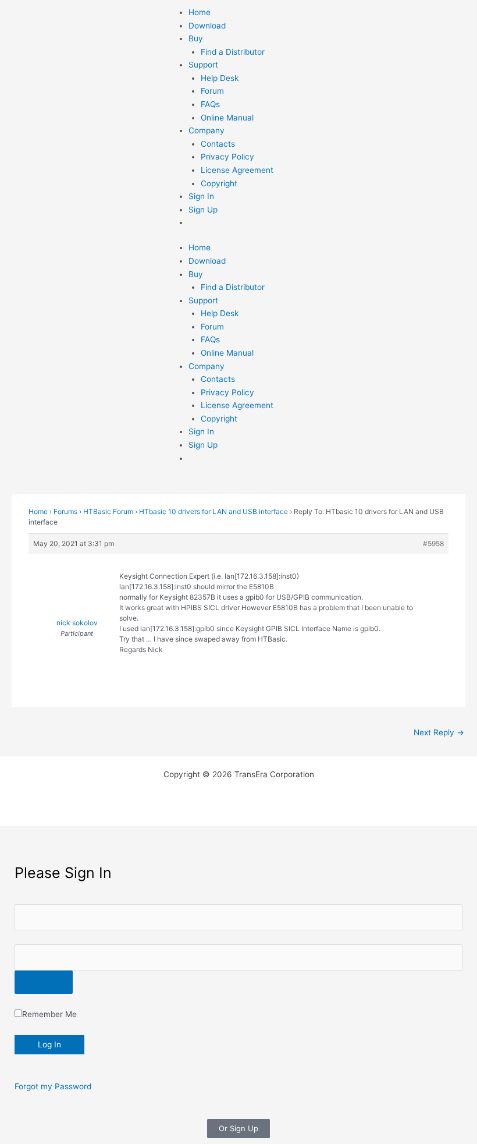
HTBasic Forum (108, 511)
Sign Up (203, 209)
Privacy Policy (227, 156)
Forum (212, 90)
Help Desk (219, 78)
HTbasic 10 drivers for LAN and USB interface (213, 511)
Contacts (218, 143)
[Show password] (44, 982)
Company (206, 130)
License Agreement (237, 170)
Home (199, 12)
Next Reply (439, 732)
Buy (195, 38)
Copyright (219, 183)
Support (203, 64)
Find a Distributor (233, 51)
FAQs (210, 104)
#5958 (433, 543)
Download (207, 25)
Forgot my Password (53, 1086)
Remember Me (49, 1014)
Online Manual (227, 117)
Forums (65, 511)
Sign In (201, 196)
